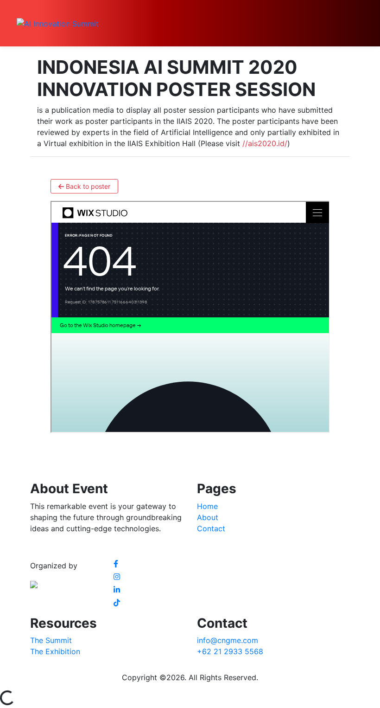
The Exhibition (55, 651)
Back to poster (87, 186)
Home (207, 506)
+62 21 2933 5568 (230, 651)
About (207, 517)
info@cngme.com (227, 640)
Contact (211, 528)
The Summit (51, 640)
